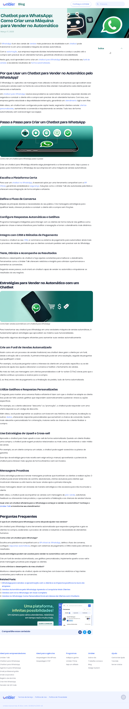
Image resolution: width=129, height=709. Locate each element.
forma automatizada (40, 63)
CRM (26, 240)
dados (9, 417)
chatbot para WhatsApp (49, 59)
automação (12, 51)
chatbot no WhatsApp (22, 182)
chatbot (73, 43)
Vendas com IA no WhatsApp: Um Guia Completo (24, 592)
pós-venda (70, 495)
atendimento (71, 100)
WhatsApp (6, 43)
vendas (33, 43)
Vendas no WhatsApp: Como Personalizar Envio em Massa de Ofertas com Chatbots (40, 596)
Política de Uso (41, 697)
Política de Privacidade (58, 697)
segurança (34, 186)
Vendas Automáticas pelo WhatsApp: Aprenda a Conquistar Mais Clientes (36, 589)
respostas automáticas (19, 546)
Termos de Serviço (25, 697)
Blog (21, 4)
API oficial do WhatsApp (49, 542)
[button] (80, 632)
